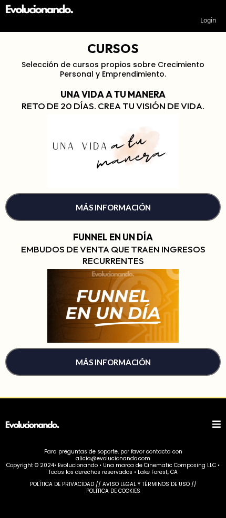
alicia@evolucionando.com (113, 458)
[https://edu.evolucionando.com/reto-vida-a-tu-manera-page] (113, 151)
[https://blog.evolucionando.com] (56, 9)
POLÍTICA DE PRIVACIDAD (62, 484)
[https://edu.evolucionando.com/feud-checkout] (113, 306)
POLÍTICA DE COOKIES (113, 491)
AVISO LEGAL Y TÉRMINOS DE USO (146, 484)
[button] (216, 424)
